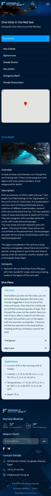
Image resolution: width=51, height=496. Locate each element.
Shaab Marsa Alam (13, 82)
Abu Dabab (9, 48)
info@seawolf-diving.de (18, 474)
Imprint (35, 488)
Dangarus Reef (11, 75)
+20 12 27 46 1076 (15, 469)
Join (44, 441)
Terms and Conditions (21, 488)
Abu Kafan (9, 68)
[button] (25, 104)
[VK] (9, 448)
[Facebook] (4, 448)
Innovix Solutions (30, 493)
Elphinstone (9, 55)
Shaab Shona (10, 62)
